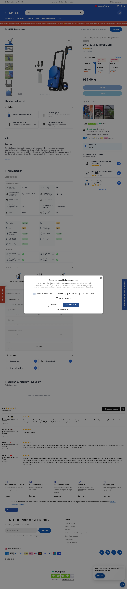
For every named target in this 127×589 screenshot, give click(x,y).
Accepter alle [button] (71, 304)
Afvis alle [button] (54, 304)
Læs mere (69, 289)
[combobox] (101, 278)
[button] (63, 310)
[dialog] (63, 294)
